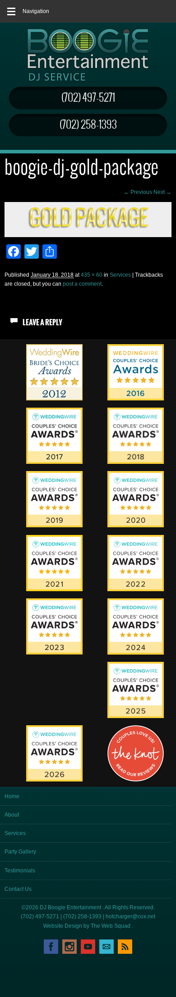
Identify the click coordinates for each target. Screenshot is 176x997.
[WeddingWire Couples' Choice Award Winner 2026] (54, 780)
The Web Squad (111, 926)
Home (12, 796)
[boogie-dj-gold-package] (88, 227)
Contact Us (18, 889)
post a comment (82, 284)
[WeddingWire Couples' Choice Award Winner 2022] (135, 589)
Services (120, 275)
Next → (162, 192)
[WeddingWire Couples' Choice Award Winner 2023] (54, 653)
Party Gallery (20, 852)
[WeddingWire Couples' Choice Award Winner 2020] (135, 525)
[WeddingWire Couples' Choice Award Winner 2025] (135, 716)
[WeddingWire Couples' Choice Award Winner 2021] (54, 589)
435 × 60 (91, 275)
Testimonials (20, 870)
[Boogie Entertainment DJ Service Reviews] (54, 398)
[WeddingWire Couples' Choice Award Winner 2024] (135, 653)
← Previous (138, 192)
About (12, 815)
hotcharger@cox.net (130, 916)
